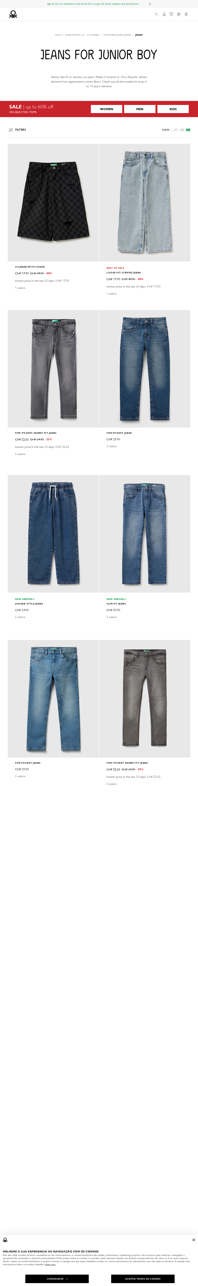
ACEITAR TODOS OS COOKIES (143, 1279)
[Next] (150, 4)
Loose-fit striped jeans (124, 272)
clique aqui (50, 1264)
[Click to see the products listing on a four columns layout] (182, 130)
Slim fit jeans (116, 603)
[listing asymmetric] (176, 130)
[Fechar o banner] (193, 1240)
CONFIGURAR (55, 1279)
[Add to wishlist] (14, 149)
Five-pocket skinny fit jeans (35, 432)
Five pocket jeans (119, 432)
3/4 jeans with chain (30, 266)
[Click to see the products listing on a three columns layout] (188, 130)
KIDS (173, 109)
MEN (139, 109)
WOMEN (106, 109)
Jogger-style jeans (29, 603)
